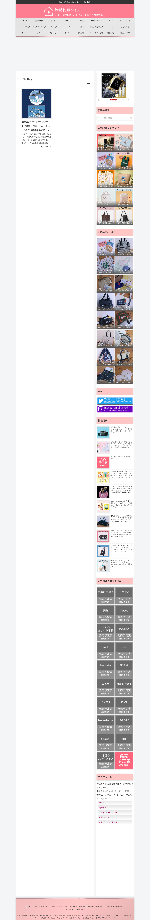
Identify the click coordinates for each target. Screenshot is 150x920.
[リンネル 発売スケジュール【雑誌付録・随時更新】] (106, 705)
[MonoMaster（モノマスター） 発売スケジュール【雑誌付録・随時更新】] (106, 724)
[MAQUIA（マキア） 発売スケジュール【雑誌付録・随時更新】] (124, 632)
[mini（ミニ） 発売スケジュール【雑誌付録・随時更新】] (124, 742)
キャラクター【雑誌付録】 (114, 906)
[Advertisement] (75, 53)
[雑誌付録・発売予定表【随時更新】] (124, 760)
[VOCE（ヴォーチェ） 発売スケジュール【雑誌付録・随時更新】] (106, 650)
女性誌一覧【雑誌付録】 (95, 906)
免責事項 (102, 808)
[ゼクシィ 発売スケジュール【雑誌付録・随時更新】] (124, 595)
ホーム (30, 906)
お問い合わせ (104, 817)
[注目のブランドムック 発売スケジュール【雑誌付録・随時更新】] (106, 760)
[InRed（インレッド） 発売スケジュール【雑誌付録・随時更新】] (124, 650)
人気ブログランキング (108, 822)
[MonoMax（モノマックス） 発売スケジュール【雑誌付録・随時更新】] (106, 669)
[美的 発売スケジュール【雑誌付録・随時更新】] (106, 614)
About (101, 803)
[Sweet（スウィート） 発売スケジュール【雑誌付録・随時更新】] (124, 614)
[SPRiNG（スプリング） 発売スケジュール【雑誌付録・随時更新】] (124, 705)
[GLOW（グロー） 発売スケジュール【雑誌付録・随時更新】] (106, 687)
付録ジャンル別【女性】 (60, 906)
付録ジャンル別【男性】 (42, 906)
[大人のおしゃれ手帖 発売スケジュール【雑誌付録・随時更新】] (106, 632)
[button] (131, 118)
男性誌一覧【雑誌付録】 (77, 906)
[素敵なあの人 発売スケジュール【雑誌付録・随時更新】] (106, 595)
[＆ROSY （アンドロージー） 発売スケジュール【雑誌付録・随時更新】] (124, 724)
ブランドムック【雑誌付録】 (75, 909)
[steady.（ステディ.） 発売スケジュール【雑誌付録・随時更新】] (106, 742)
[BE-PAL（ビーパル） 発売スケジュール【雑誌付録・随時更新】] (124, 669)
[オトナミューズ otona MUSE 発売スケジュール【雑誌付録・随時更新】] (124, 687)
